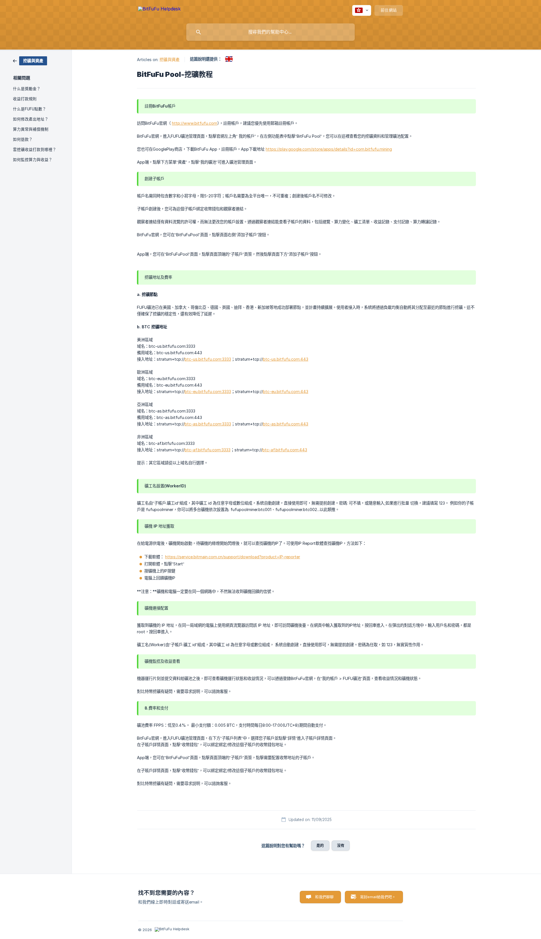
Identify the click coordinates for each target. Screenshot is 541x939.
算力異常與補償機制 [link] (30, 129)
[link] (30, 60)
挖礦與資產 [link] (169, 59)
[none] (159, 9)
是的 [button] (320, 845)
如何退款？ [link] (23, 139)
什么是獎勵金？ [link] (27, 88)
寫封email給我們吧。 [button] (378, 897)
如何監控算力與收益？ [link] (32, 159)
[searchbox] (270, 32)
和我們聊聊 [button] (324, 897)
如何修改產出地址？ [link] (30, 119)
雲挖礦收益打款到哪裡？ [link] (34, 149)
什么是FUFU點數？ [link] (29, 109)
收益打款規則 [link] (25, 99)
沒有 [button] (340, 845)
